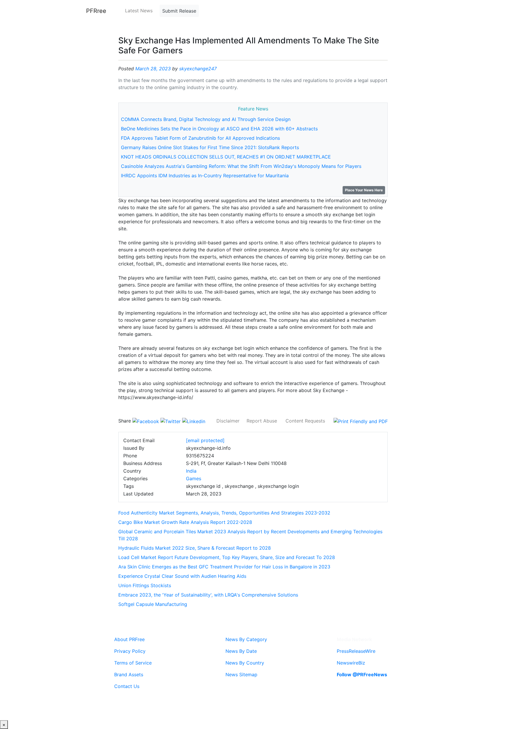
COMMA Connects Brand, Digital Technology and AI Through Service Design (205, 119)
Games (193, 478)
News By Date (241, 651)
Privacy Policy (130, 651)
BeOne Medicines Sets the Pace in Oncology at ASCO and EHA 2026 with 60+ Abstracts (219, 129)
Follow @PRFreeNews (362, 674)
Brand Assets (128, 674)
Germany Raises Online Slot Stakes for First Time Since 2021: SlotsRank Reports (210, 147)
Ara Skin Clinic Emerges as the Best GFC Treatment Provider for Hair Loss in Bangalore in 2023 (224, 567)
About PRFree (129, 639)
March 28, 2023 (153, 68)
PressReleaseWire (356, 651)
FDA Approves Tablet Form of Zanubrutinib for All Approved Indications (200, 138)
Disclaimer (228, 421)
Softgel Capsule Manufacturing (152, 604)
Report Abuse (262, 421)
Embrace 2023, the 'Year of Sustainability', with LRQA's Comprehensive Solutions (208, 595)
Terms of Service (133, 663)
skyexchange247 (198, 68)
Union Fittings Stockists (144, 585)
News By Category (246, 639)
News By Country (244, 663)
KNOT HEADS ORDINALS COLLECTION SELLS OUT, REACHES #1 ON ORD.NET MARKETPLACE (226, 157)
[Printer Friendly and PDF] (361, 421)
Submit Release (179, 11)
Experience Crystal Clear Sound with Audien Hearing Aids (182, 576)
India (191, 471)
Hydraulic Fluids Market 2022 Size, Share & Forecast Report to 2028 (194, 548)
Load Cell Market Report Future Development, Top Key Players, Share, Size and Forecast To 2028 (226, 557)
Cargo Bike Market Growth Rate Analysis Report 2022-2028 (185, 522)
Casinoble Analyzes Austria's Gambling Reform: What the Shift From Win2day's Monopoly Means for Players (241, 166)
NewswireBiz (351, 663)
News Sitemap (241, 674)
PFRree (96, 10)
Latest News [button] (139, 10)
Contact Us (126, 686)
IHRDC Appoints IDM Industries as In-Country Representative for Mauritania (205, 175)
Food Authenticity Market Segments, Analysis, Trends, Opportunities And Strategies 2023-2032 (224, 513)
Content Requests (305, 421)
